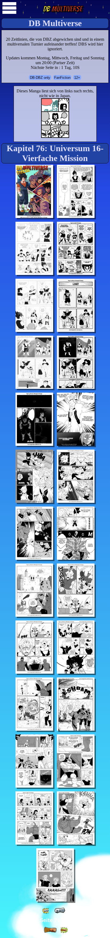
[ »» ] (64, 930)
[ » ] (50, 930)
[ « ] (60, 910)
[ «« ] (46, 910)
